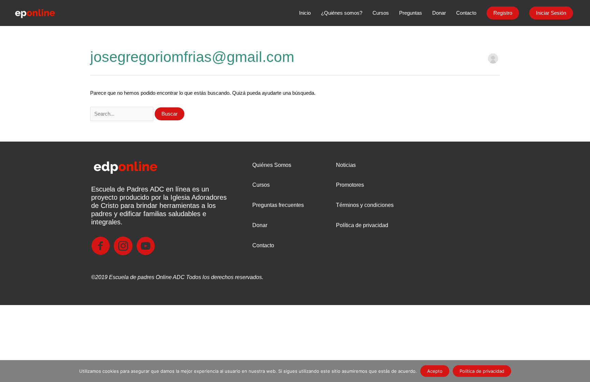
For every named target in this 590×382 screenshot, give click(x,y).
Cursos (261, 185)
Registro (502, 13)
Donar (259, 225)
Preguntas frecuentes (278, 205)
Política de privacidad (362, 225)
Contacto (263, 245)
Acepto (434, 371)
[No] (581, 371)
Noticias (346, 165)
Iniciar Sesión (551, 13)
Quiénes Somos (271, 165)
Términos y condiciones (365, 205)
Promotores (350, 185)
